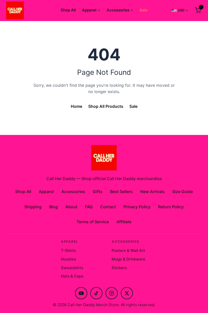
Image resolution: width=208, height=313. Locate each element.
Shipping (33, 206)
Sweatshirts (72, 267)
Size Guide (182, 191)
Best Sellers (121, 191)
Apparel (89, 10)
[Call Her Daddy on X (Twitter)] (127, 293)
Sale (144, 10)
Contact (108, 206)
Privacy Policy (137, 206)
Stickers (119, 267)
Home (76, 106)
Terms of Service (93, 221)
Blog (53, 206)
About (71, 206)
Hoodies (68, 259)
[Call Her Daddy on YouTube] (81, 293)
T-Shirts (68, 250)
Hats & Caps (72, 276)
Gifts (97, 191)
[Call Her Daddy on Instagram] (112, 293)
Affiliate (123, 221)
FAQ (89, 206)
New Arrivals (152, 191)
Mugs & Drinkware (128, 259)
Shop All (68, 10)
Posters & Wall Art (128, 250)
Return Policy (171, 206)
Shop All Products (105, 106)
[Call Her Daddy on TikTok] (96, 293)
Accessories (118, 10)
